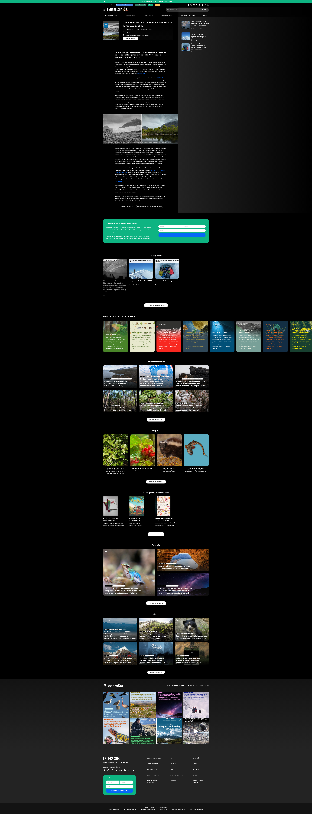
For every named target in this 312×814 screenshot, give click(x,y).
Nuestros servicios (130, 809)
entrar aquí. (140, 73)
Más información (130, 38)
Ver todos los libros (156, 534)
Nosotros (105, 5)
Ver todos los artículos (156, 419)
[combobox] (187, 10)
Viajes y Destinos (130, 15)
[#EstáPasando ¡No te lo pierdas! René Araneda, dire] (143, 731)
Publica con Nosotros (148, 809)
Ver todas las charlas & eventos (156, 305)
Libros (195, 764)
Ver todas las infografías (156, 481)
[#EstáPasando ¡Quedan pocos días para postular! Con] (116, 705)
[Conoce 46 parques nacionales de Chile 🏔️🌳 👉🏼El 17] (169, 731)
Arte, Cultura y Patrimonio (188, 15)
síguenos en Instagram (150, 206)
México (157, 5)
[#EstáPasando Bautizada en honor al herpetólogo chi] (116, 731)
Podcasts (196, 769)
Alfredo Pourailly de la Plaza (129, 80)
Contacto (163, 809)
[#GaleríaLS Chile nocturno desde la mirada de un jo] (169, 705)
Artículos (173, 764)
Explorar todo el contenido (198, 781)
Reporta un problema (178, 809)
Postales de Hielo (120, 78)
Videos (195, 775)
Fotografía (173, 781)
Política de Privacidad (196, 809)
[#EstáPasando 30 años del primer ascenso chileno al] (196, 705)
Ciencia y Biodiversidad (111, 15)
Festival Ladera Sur (141, 5)
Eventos (172, 769)
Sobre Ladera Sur (114, 809)
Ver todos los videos (156, 672)
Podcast (112, 5)
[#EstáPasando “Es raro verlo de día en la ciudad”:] (196, 731)
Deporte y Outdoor (167, 15)
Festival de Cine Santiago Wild (124, 5)
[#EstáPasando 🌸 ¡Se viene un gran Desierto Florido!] (143, 705)
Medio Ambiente (148, 15)
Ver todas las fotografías (156, 603)
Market (150, 5)
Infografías (196, 758)
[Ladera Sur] (118, 10)
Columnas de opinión (176, 775)
